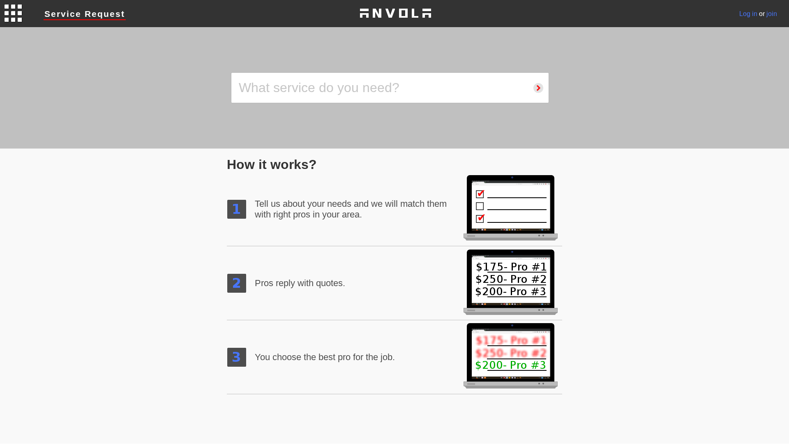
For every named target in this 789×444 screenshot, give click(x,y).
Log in (748, 13)
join (771, 13)
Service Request (84, 13)
